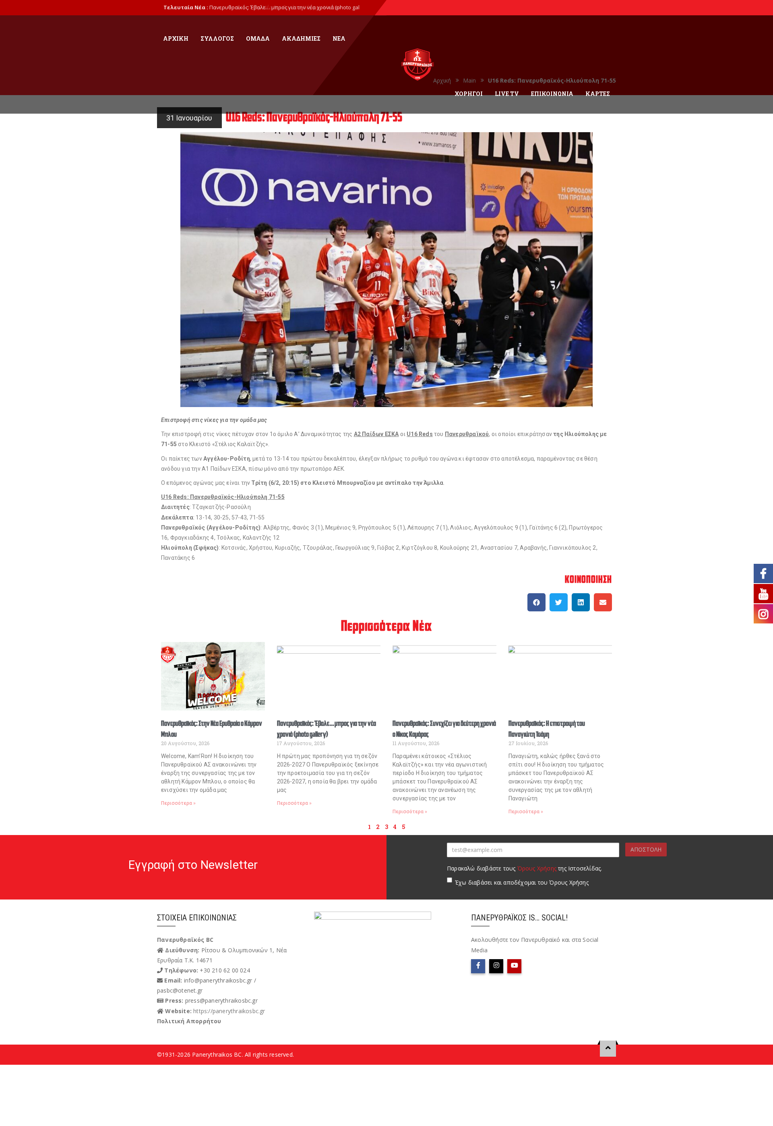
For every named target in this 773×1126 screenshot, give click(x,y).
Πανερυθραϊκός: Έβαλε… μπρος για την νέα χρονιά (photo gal (284, 7)
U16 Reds (420, 434)
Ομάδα (258, 38)
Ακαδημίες (301, 38)
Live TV (507, 94)
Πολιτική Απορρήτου (189, 1021)
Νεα (339, 38)
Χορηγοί (469, 94)
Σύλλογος (217, 38)
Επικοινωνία (552, 94)
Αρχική (175, 38)
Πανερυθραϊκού (467, 434)
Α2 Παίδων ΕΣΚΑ (376, 434)
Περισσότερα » (178, 803)
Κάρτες (597, 94)
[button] (536, 602)
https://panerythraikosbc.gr (229, 1011)
